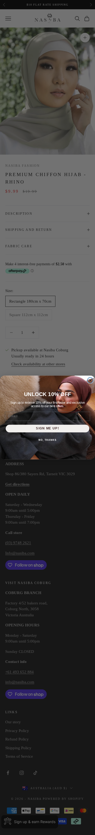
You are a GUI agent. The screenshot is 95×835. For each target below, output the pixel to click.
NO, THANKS (47, 440)
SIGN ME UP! (47, 428)
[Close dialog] (90, 380)
